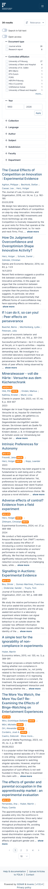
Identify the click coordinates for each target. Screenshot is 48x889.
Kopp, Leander (33, 461)
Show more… (27, 736)
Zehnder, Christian (11, 260)
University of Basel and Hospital (22, 90)
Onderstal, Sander (13, 588)
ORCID (14, 391)
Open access (14, 36)
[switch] (4, 30)
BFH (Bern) (13, 71)
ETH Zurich (13, 74)
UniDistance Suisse (17, 87)
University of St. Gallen (19, 68)
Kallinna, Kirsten (10, 395)
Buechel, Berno (9, 327)
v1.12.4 (39, 884)
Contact (30, 874)
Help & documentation (14, 871)
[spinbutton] (14, 107)
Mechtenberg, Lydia (30, 327)
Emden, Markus (29, 391)
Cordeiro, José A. (11, 732)
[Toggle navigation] (42, 6)
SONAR (20, 884)
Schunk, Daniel (25, 256)
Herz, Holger (22, 188)
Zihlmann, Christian (11, 521)
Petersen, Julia (9, 330)
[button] (15, 42)
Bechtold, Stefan (29, 184)
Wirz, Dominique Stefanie (14, 720)
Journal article (15, 46)
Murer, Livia (26, 395)
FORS (11, 77)
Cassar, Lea (8, 188)
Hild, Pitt (6, 391)
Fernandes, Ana (9, 803)
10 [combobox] (21, 856)
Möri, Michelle (9, 724)
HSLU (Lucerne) (16, 84)
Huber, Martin (9, 651)
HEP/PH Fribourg (16, 80)
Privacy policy (24, 887)
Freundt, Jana (9, 457)
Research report (16, 49)
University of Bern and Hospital (22, 64)
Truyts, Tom (30, 588)
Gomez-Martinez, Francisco (30, 584)
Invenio (30, 884)
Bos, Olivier (7, 584)
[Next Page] (38, 850)
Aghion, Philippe (10, 184)
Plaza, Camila (9, 807)
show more (33, 231)
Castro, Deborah (10, 736)
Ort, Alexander (9, 728)
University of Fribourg (18, 61)
